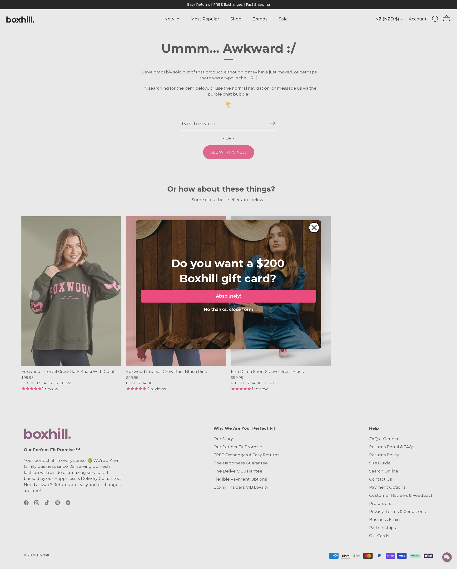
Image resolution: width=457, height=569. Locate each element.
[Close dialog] (314, 227)
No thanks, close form (228, 308)
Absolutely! (228, 296)
